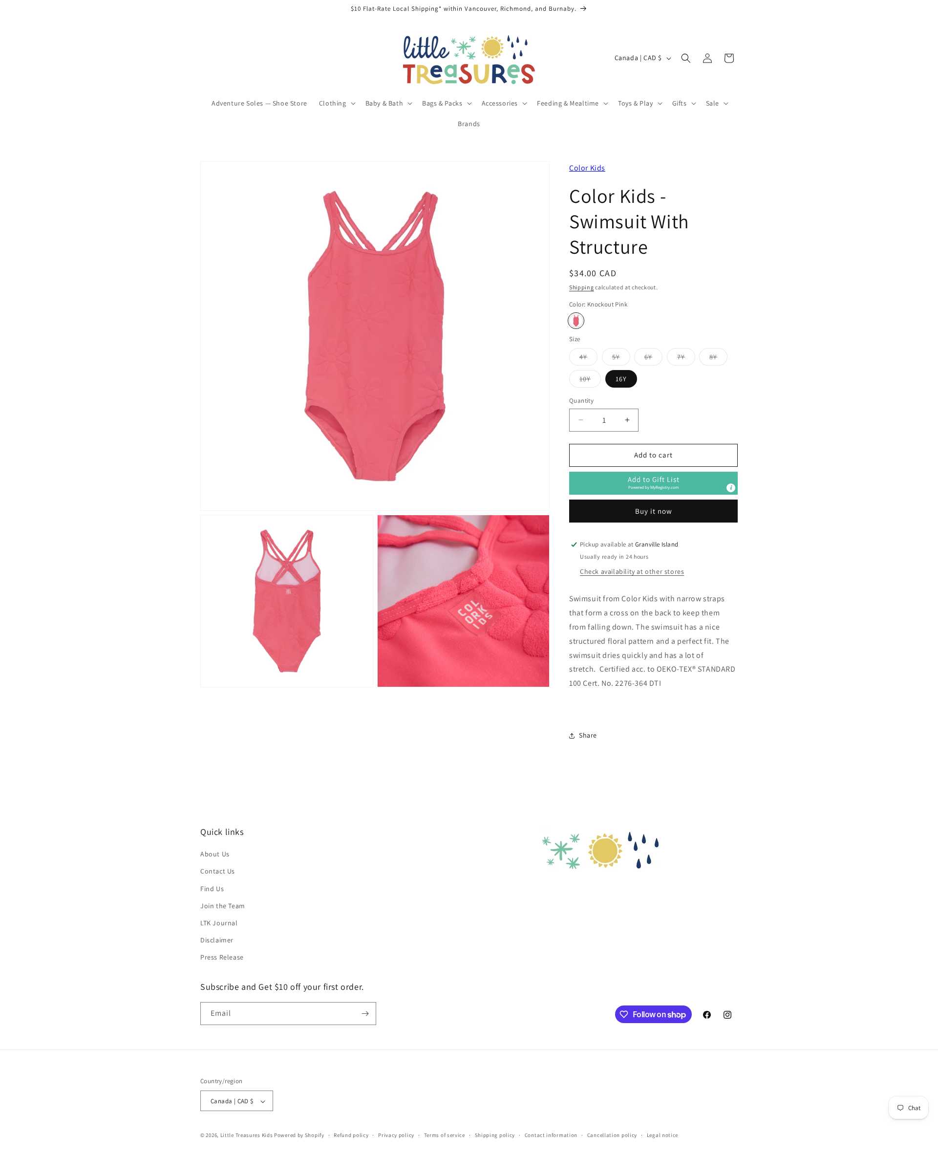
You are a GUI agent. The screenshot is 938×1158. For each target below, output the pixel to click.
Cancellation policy (612, 1135)
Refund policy (351, 1135)
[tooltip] (730, 487)
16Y (621, 378)
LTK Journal (219, 922)
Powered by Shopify (299, 1135)
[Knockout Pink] (576, 321)
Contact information (551, 1135)
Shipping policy (495, 1135)
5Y (621, 359)
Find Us (212, 888)
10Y (590, 381)
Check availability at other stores (632, 571)
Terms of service (444, 1135)
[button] (336, 103)
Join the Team (222, 905)
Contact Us (217, 871)
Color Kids (587, 168)
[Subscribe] (365, 1013)
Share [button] (588, 735)
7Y (686, 359)
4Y (588, 359)
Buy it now (653, 511)
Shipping (581, 287)
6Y (653, 359)
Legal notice (662, 1135)
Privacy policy (396, 1135)
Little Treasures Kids (246, 1135)
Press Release (222, 957)
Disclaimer (217, 940)
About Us (215, 854)
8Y (718, 359)
